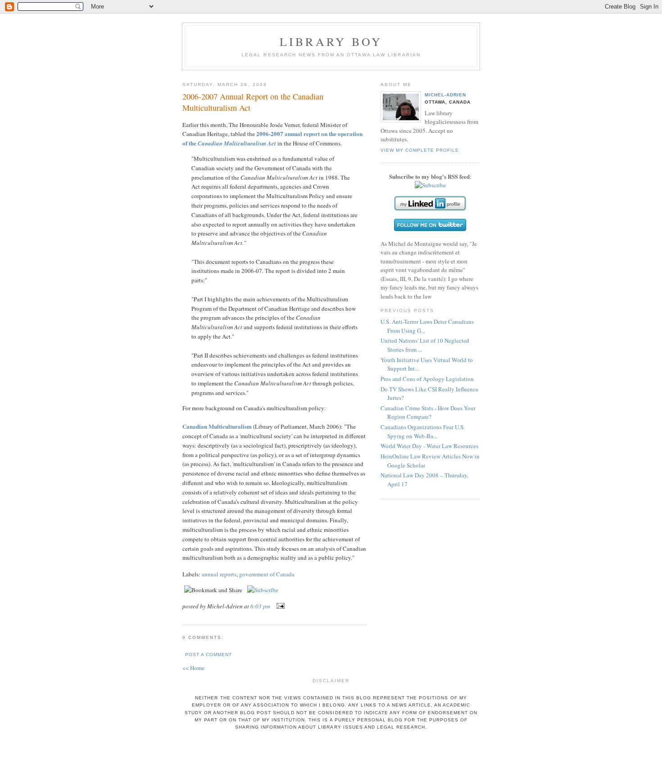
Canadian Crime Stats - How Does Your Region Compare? (428, 412)
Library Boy (331, 41)
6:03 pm (260, 606)
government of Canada (267, 574)
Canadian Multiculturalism (217, 426)
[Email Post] (279, 606)
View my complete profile (420, 150)
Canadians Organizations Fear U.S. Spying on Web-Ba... (423, 431)
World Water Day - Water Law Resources (429, 446)
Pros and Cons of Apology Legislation (427, 379)
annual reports (219, 574)
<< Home (193, 668)
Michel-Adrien (445, 94)
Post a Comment (208, 654)
